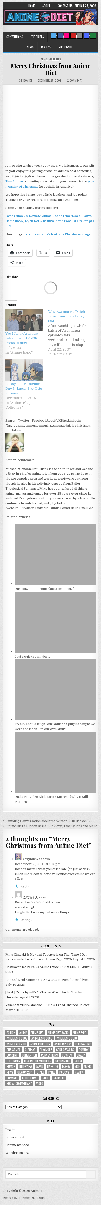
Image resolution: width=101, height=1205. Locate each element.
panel (51, 1072)
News (30, 46)
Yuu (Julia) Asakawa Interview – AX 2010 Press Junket (22, 338)
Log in (10, 1129)
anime (23, 1032)
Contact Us (65, 5)
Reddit (51, 420)
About (46, 5)
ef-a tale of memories (37, 1061)
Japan (39, 1066)
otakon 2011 (24, 1072)
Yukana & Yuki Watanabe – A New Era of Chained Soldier (47, 1005)
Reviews (46, 46)
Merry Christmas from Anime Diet (50, 69)
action (11, 1032)
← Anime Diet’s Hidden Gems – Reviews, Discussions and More (50, 826)
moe (77, 1066)
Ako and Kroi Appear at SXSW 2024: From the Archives (47, 979)
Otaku (40, 1072)
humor (11, 1066)
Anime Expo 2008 (41, 1038)
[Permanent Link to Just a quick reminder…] (55, 651)
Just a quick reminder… (32, 656)
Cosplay (67, 1055)
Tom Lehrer (14, 181)
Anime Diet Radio (58, 1032)
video (39, 1083)
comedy (84, 1049)
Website (12, 508)
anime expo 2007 (17, 1038)
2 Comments (75, 80)
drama (81, 1055)
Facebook (39, 420)
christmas (82, 425)
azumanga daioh (61, 425)
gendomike (25, 80)
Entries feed (14, 1137)
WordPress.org (17, 1152)
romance (12, 1078)
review (79, 1072)
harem (78, 1061)
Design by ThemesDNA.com (24, 1198)
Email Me (85, 508)
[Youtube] (73, 36)
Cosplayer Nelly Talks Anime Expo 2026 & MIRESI (43, 967)
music (88, 1066)
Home (31, 5)
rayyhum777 (32, 859)
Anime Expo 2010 (67, 1038)
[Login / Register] (93, 36)
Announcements (51, 59)
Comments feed (17, 1145)
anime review (62, 1044)
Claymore (46, 1049)
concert (12, 1055)
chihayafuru (83, 1044)
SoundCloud (69, 508)
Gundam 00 (62, 1061)
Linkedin (74, 420)
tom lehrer (13, 430)
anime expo (79, 1032)
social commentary (19, 1083)
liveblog (52, 1066)
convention (29, 1055)
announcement (37, 425)
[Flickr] (67, 36)
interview (25, 1066)
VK (58, 420)
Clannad (30, 1049)
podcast (65, 1072)
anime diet (37, 1032)
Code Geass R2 (65, 1049)
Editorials (37, 36)
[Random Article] (86, 36)
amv (21, 425)
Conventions (14, 36)
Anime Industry (40, 1044)
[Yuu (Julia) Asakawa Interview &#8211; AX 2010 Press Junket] (24, 320)
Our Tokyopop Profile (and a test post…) (44, 589)
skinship (59, 1078)
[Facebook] (60, 36)
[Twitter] (53, 36)
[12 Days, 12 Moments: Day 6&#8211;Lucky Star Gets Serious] (24, 370)
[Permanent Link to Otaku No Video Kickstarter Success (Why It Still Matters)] (55, 792)
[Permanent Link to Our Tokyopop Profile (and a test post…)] (55, 584)
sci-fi (46, 1078)
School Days (30, 1078)
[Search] (80, 36)
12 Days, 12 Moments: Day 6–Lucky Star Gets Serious (23, 388)
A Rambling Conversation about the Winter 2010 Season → (46, 821)
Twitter (24, 420)
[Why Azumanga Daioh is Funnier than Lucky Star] (69, 332)
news (10, 1072)
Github (54, 508)
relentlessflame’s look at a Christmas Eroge (57, 234)
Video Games (66, 46)
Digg (64, 420)
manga (66, 1066)
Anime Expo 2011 (16, 1044)
